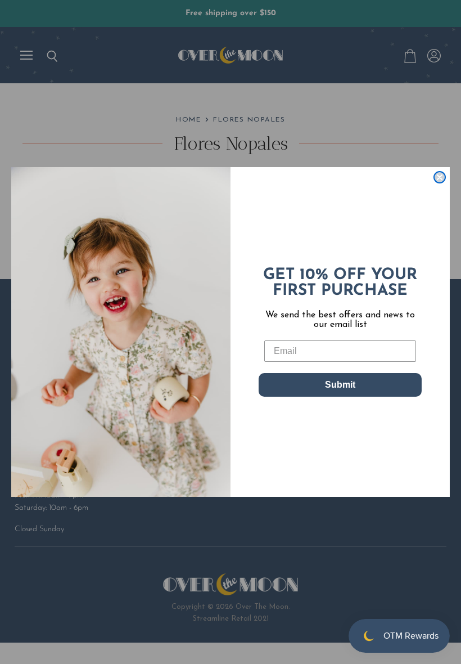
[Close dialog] (439, 177)
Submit (340, 384)
